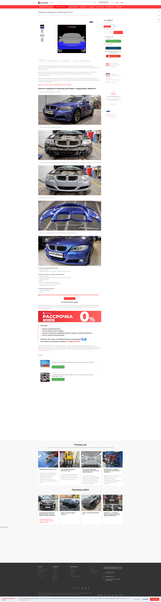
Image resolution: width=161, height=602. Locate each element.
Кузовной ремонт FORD (44, 350)
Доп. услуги (40, 576)
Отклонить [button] (145, 599)
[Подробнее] (98, 361)
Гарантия (72, 572)
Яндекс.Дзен (85, 588)
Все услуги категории (110, 114)
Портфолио (55, 579)
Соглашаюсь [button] (154, 599)
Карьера (54, 578)
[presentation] (36, 468)
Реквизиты (72, 571)
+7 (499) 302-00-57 (103, 2)
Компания (55, 566)
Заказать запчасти (69, 298)
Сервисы (72, 569)
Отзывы (75, 61)
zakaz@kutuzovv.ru (109, 576)
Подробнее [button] (137, 599)
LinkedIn (88, 588)
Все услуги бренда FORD (111, 116)
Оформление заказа (94, 571)
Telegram (79, 588)
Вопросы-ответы (93, 572)
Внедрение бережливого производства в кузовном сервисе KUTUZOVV (73, 362)
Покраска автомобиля (43, 569)
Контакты (92, 569)
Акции (39, 574)
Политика (72, 574)
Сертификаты (55, 574)
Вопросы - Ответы (85, 61)
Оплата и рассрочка (53, 61)
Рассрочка (40, 572)
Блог (54, 581)
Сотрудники (55, 576)
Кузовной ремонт (42, 571)
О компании (55, 569)
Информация (74, 566)
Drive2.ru (75, 588)
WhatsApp (82, 588)
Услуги (40, 566)
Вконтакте (72, 588)
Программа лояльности (75, 576)
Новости (54, 572)
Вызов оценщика (65, 61)
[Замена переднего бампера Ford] (72, 39)
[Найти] (94, 2)
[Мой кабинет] (112, 3)
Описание (42, 61)
